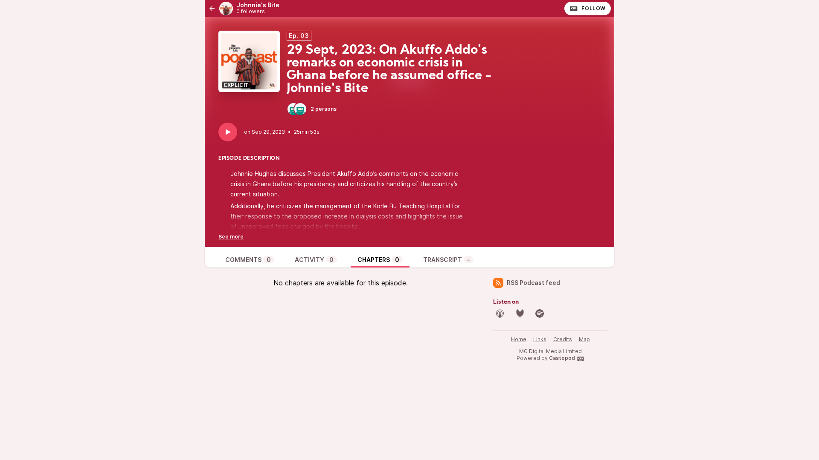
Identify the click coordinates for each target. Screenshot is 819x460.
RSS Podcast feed (533, 282)
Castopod (562, 358)
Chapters (378, 259)
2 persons (324, 109)
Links (539, 339)
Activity (314, 259)
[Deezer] (520, 313)
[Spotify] (539, 313)
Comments (248, 259)
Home (518, 339)
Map (584, 339)
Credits (562, 339)
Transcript (446, 259)
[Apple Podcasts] (500, 313)
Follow (593, 8)
